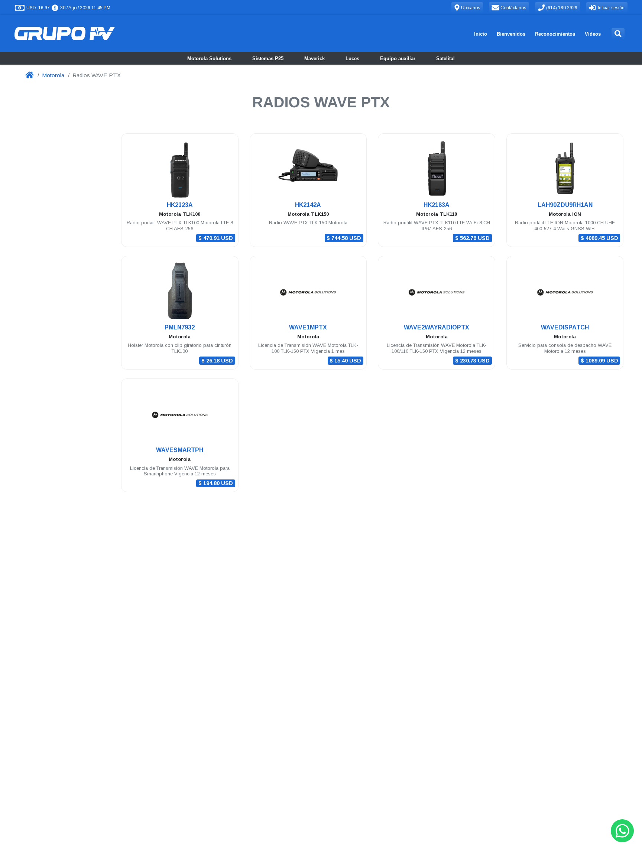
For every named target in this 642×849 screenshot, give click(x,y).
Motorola (53, 75)
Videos (593, 34)
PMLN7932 (180, 327)
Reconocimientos (555, 34)
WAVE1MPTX (308, 327)
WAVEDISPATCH (565, 327)
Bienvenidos (511, 34)
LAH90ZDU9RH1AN (565, 205)
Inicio (480, 34)
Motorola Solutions (209, 58)
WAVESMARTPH (179, 450)
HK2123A (180, 205)
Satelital (445, 58)
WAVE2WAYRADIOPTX (436, 327)
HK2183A (437, 205)
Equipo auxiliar (397, 58)
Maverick (314, 58)
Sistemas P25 (267, 58)
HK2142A (308, 205)
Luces (352, 58)
